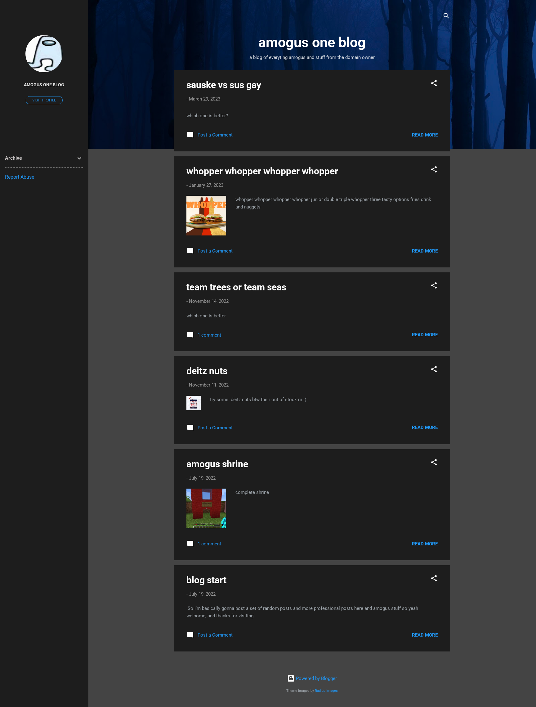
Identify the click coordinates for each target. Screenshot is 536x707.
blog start (206, 580)
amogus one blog (44, 84)
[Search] (446, 16)
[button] (434, 84)
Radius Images (326, 691)
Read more (425, 135)
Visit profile (44, 100)
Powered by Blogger (316, 678)
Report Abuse (19, 177)
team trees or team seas (236, 287)
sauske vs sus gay (223, 84)
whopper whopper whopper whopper (262, 171)
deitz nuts (206, 370)
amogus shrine (217, 464)
